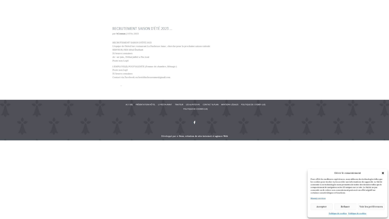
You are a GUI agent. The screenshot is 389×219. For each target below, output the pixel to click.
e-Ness (180, 136)
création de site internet (198, 136)
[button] (382, 173)
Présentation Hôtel (294, 15)
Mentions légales (229, 104)
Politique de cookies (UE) (253, 104)
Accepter (322, 206)
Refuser (345, 206)
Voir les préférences (371, 206)
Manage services (318, 198)
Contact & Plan (368, 15)
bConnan (121, 33)
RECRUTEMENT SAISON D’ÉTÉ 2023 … (142, 28)
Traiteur (335, 15)
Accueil (277, 15)
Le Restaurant (317, 15)
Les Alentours (349, 15)
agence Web (221, 136)
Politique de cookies (338, 213)
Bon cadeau (313, 5)
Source (116, 85)
